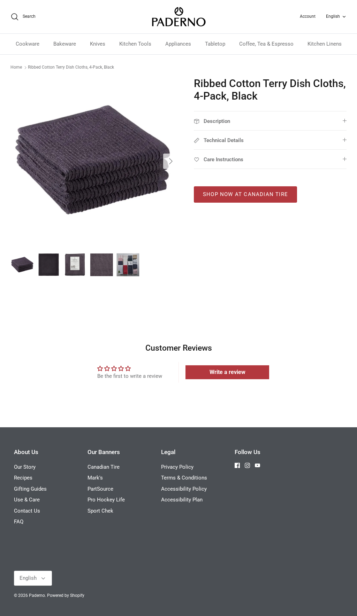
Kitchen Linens (324, 44)
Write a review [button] (227, 372)
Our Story (25, 467)
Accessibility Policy (184, 489)
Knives (97, 44)
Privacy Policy (177, 467)
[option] (94, 161)
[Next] (170, 161)
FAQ (18, 521)
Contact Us (27, 511)
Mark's (95, 478)
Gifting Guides (30, 489)
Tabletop (215, 44)
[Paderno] (179, 16)
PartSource (100, 489)
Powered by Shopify (65, 595)
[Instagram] (247, 465)
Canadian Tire (104, 467)
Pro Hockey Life (106, 500)
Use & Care (27, 500)
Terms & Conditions (184, 478)
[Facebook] (237, 465)
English (333, 16)
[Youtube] (257, 465)
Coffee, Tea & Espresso (266, 44)
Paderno (37, 595)
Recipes (23, 478)
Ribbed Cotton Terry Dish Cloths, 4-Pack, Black (71, 67)
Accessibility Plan (182, 500)
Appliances (178, 44)
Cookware (27, 44)
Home (16, 67)
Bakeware (64, 44)
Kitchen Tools (135, 44)
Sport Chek (100, 511)
